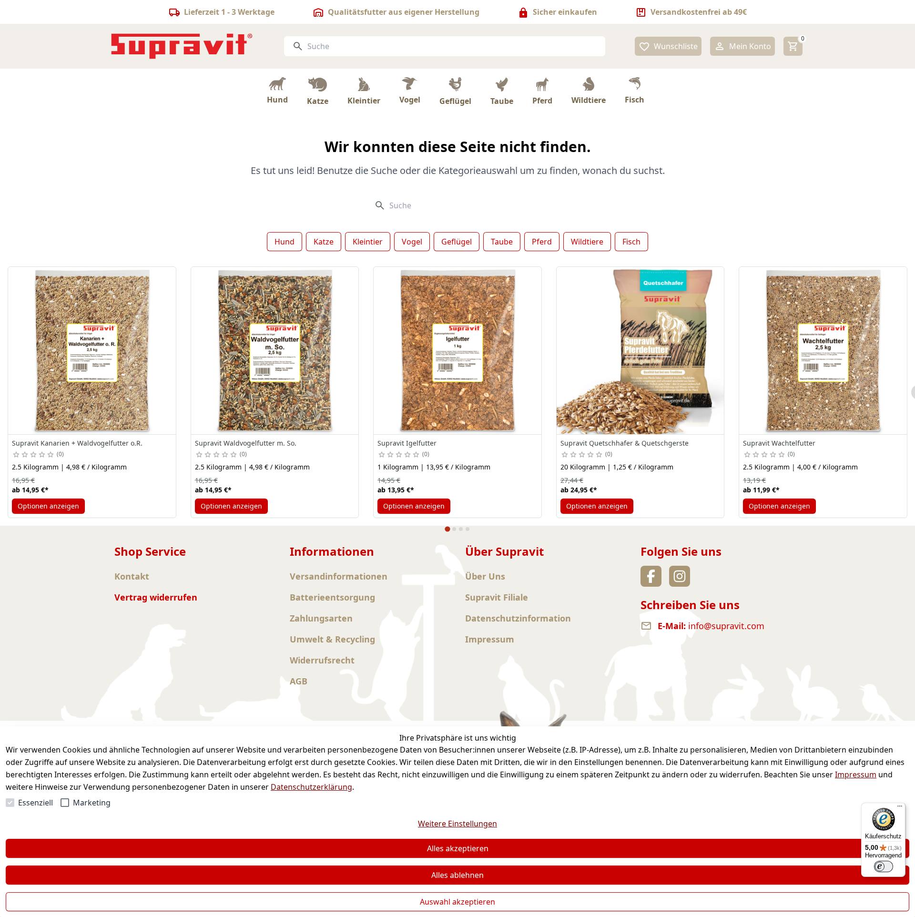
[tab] (447, 529)
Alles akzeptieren (457, 848)
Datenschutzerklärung (311, 787)
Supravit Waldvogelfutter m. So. (245, 443)
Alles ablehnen (457, 875)
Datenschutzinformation (518, 618)
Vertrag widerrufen (155, 597)
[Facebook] (650, 576)
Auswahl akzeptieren (457, 902)
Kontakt (131, 576)
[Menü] (899, 808)
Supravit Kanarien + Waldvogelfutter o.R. (77, 443)
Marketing (92, 802)
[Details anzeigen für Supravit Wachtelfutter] (823, 351)
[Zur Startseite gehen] (182, 46)
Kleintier (368, 241)
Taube (502, 241)
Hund (284, 241)
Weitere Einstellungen (457, 823)
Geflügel (456, 241)
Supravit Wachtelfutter (779, 443)
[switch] (883, 866)
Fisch (631, 241)
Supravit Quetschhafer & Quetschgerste (624, 443)
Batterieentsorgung (332, 597)
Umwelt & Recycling (332, 639)
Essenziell (35, 802)
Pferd (542, 241)
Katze (324, 241)
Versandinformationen (338, 576)
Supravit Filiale (496, 597)
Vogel (412, 241)
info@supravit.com (726, 626)
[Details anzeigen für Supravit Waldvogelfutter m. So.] (275, 351)
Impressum (855, 774)
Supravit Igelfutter (407, 443)
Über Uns (485, 576)
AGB (298, 681)
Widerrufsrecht (322, 660)
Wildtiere (587, 241)
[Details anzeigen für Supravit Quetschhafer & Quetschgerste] (640, 351)
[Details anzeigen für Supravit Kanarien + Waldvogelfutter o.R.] (92, 351)
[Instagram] (679, 576)
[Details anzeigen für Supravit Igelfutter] (457, 351)
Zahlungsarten (321, 618)
